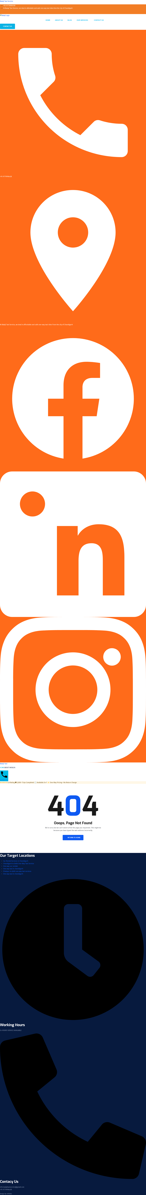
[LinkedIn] (140, 12)
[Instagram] (73, 689)
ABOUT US (8, 767)
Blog (70, 20)
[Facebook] (136, 12)
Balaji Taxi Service (6, 1)
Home (48, 20)
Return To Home (74, 837)
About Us (59, 20)
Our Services (82, 20)
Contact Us (99, 20)
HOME (2, 767)
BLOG (13, 767)
